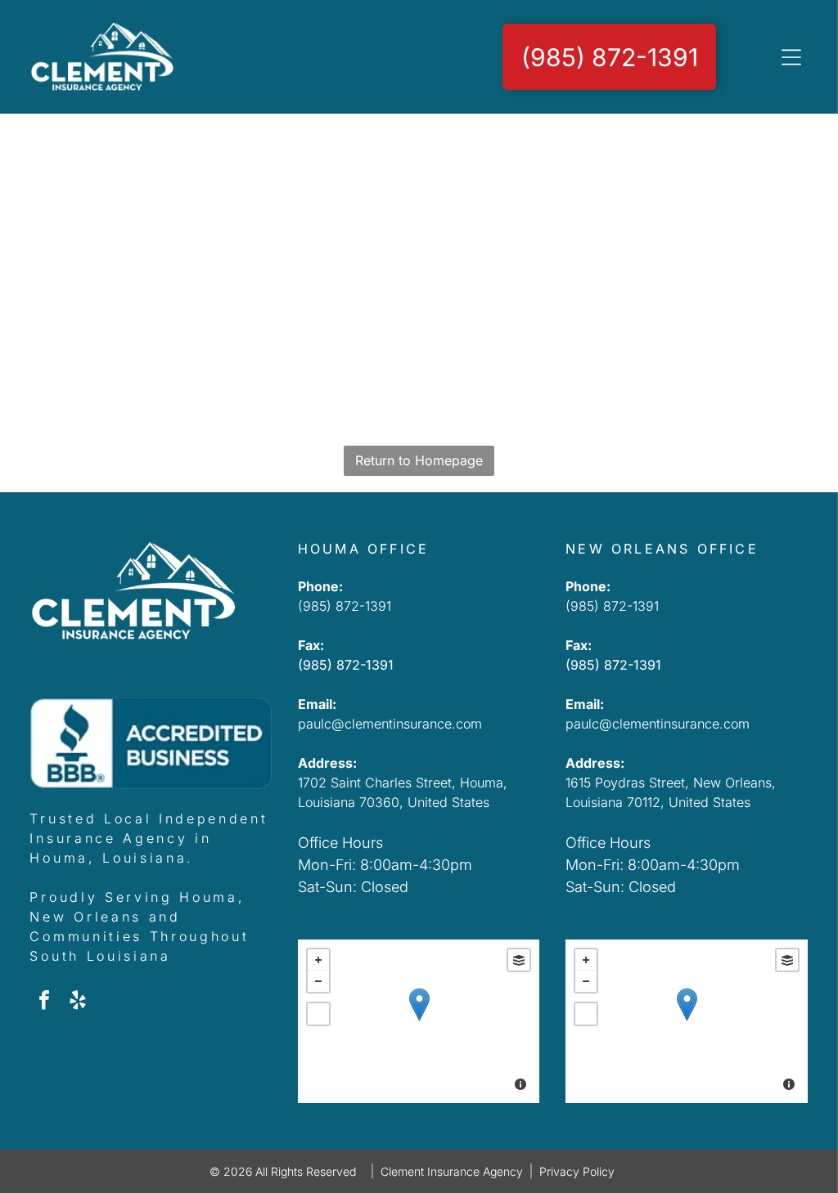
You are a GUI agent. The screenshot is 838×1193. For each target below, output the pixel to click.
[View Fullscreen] (318, 1014)
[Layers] (518, 960)
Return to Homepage (419, 460)
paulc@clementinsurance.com (390, 723)
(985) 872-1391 (344, 606)
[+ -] (418, 1021)
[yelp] (77, 1002)
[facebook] (44, 1002)
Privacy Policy (577, 1171)
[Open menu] (791, 57)
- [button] (318, 981)
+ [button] (318, 960)
